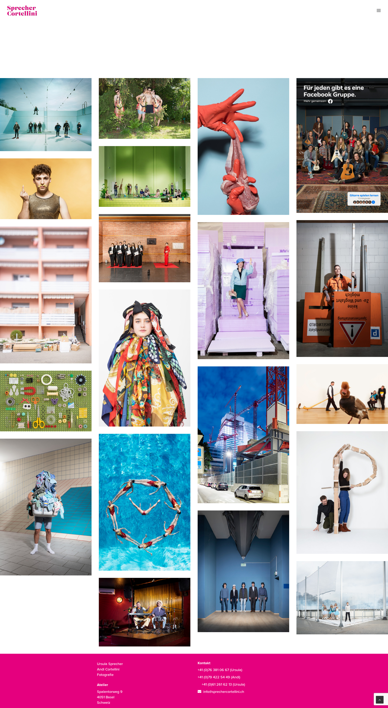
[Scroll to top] (380, 699)
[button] (378, 10)
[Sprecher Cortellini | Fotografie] (22, 10)
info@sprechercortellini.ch (223, 691)
